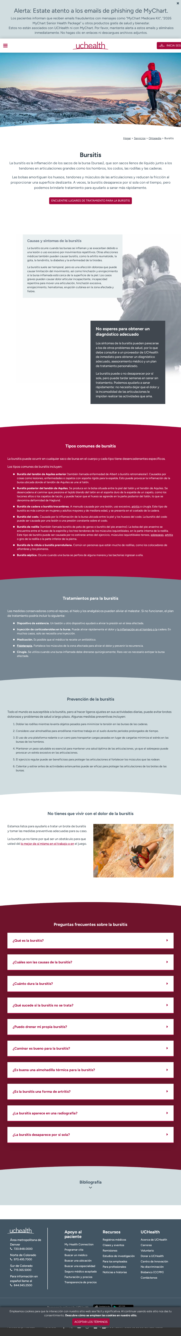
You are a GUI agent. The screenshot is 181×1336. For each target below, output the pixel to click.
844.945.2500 (23, 1285)
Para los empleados (115, 1261)
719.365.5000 (22, 1270)
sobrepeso (157, 535)
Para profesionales (114, 1266)
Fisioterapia (24, 645)
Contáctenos (149, 1277)
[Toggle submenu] (5, 45)
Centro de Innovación (154, 1261)
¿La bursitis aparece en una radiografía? (45, 1113)
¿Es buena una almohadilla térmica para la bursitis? (54, 1070)
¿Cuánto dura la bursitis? (33, 983)
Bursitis (169, 138)
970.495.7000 (23, 1259)
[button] (90, 1188)
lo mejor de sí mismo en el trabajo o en (47, 844)
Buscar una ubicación (78, 1260)
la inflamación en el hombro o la (137, 629)
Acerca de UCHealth (154, 1239)
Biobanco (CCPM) (152, 1272)
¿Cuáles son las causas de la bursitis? (42, 962)
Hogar (127, 138)
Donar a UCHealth (152, 1256)
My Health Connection (79, 1244)
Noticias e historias (115, 1272)
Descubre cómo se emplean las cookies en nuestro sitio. (101, 1315)
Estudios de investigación (119, 1256)
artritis (135, 506)
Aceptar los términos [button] (91, 1322)
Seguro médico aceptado (81, 1271)
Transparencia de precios (81, 1282)
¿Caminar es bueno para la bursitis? (41, 1048)
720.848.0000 (23, 1248)
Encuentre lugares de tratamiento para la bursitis (90, 200)
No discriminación (152, 1266)
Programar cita (74, 1249)
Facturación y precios (78, 1277)
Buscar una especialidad (80, 1266)
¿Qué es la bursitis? (28, 940)
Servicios (139, 138)
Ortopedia (155, 138)
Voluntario (147, 1250)
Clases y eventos (113, 1245)
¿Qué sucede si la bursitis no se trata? (43, 1005)
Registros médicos (114, 1239)
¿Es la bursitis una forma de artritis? (42, 1091)
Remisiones (110, 1250)
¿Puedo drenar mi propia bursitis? (40, 1027)
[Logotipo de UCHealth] (20, 1230)
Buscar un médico (76, 1255)
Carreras (146, 1245)
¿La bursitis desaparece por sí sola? (41, 1135)
